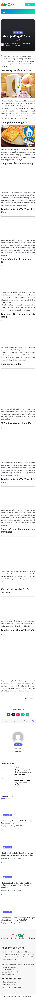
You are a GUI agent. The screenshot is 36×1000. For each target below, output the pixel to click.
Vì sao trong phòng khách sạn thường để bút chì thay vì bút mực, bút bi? (18, 919)
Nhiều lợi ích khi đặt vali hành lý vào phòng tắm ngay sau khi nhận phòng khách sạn (16, 885)
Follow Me (18, 745)
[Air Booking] (7, 5)
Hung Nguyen (5, 826)
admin (7, 43)
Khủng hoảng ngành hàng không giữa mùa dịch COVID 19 (22, 772)
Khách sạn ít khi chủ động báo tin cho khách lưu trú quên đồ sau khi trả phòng (18, 854)
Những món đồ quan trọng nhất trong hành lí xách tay (23, 783)
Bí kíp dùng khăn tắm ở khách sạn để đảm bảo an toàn (16, 822)
